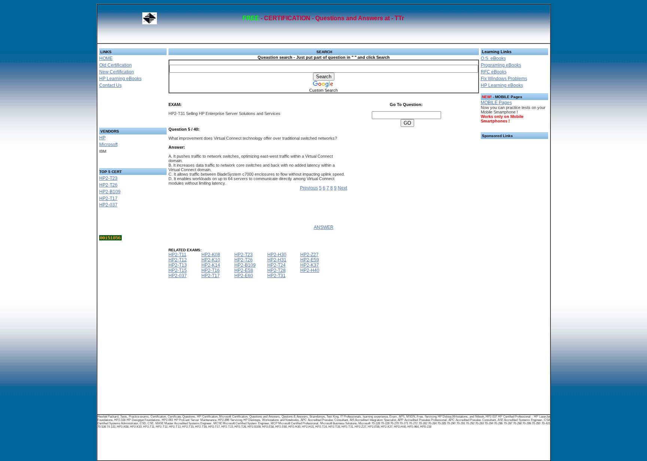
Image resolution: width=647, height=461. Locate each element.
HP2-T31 (276, 275)
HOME (106, 58)
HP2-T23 (108, 178)
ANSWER (324, 227)
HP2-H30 (276, 254)
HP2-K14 (210, 265)
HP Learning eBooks (120, 78)
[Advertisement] (123, 110)
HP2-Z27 (309, 254)
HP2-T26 (108, 185)
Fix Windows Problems (504, 78)
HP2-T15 (177, 270)
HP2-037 (108, 204)
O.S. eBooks (493, 58)
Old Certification (115, 65)
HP (102, 137)
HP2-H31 (276, 260)
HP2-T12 (177, 260)
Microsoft (108, 144)
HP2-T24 (276, 265)
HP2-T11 (177, 254)
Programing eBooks (501, 65)
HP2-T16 (210, 270)
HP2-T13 (177, 265)
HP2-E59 (309, 260)
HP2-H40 (309, 270)
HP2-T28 (276, 270)
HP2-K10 (210, 260)
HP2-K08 (210, 254)
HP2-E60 (243, 275)
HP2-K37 (309, 265)
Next (342, 188)
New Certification (116, 72)
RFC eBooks (494, 72)
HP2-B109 (110, 191)
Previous (309, 188)
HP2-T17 (108, 198)
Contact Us (110, 85)
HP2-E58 (243, 270)
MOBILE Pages (496, 102)
